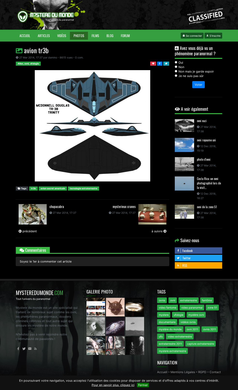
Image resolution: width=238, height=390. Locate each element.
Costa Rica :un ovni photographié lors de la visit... (209, 183)
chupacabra (56, 206)
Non (181, 67)
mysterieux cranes (124, 206)
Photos (79, 35)
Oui (180, 62)
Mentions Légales (183, 372)
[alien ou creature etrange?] (96, 345)
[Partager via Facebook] (160, 63)
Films (95, 35)
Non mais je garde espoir (196, 71)
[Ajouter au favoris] (153, 63)
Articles (44, 35)
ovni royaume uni (206, 140)
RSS (184, 265)
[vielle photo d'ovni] (135, 326)
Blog (110, 35)
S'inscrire (215, 35)
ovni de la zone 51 (207, 207)
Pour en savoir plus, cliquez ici (113, 385)
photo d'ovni (203, 159)
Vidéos (61, 35)
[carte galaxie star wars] (116, 326)
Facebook (187, 250)
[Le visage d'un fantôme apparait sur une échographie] (116, 345)
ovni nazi (202, 121)
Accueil (27, 35)
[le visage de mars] (96, 326)
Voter (198, 84)
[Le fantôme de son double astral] (135, 345)
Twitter (186, 258)
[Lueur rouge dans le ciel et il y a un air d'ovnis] (135, 307)
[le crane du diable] (116, 307)
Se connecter (193, 35)
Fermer (143, 385)
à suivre (157, 231)
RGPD (202, 372)
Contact (215, 372)
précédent (29, 231)
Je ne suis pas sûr (191, 76)
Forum (125, 35)
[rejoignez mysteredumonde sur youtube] (96, 307)
